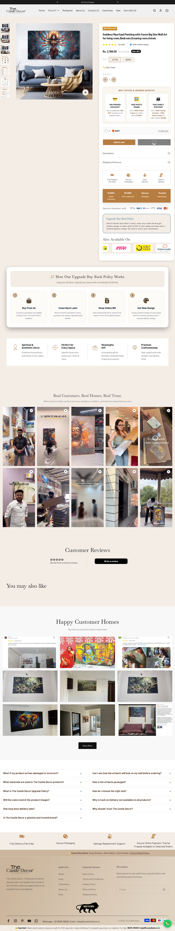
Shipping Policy (90, 894)
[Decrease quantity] (105, 79)
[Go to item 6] (5, 82)
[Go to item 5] (5, 71)
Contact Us (93, 10)
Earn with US (130, 10)
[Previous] (57, 2)
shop (61, 879)
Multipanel (67, 10)
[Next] (117, 2)
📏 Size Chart (109, 67)
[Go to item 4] (5, 60)
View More (87, 745)
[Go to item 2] (5, 39)
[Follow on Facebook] (8, 921)
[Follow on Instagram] (15, 921)
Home (42, 10)
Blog (61, 894)
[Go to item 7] (5, 93)
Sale (118, 10)
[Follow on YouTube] (29, 921)
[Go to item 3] (5, 50)
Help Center (88, 874)
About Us (80, 10)
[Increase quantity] (113, 79)
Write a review (111, 561)
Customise (107, 10)
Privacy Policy (89, 884)
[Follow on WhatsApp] (36, 921)
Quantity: (107, 74)
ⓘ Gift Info (163, 130)
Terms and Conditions (93, 879)
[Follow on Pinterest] (22, 921)
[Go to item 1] (5, 28)
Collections (64, 884)
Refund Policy (89, 889)
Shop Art (52, 10)
